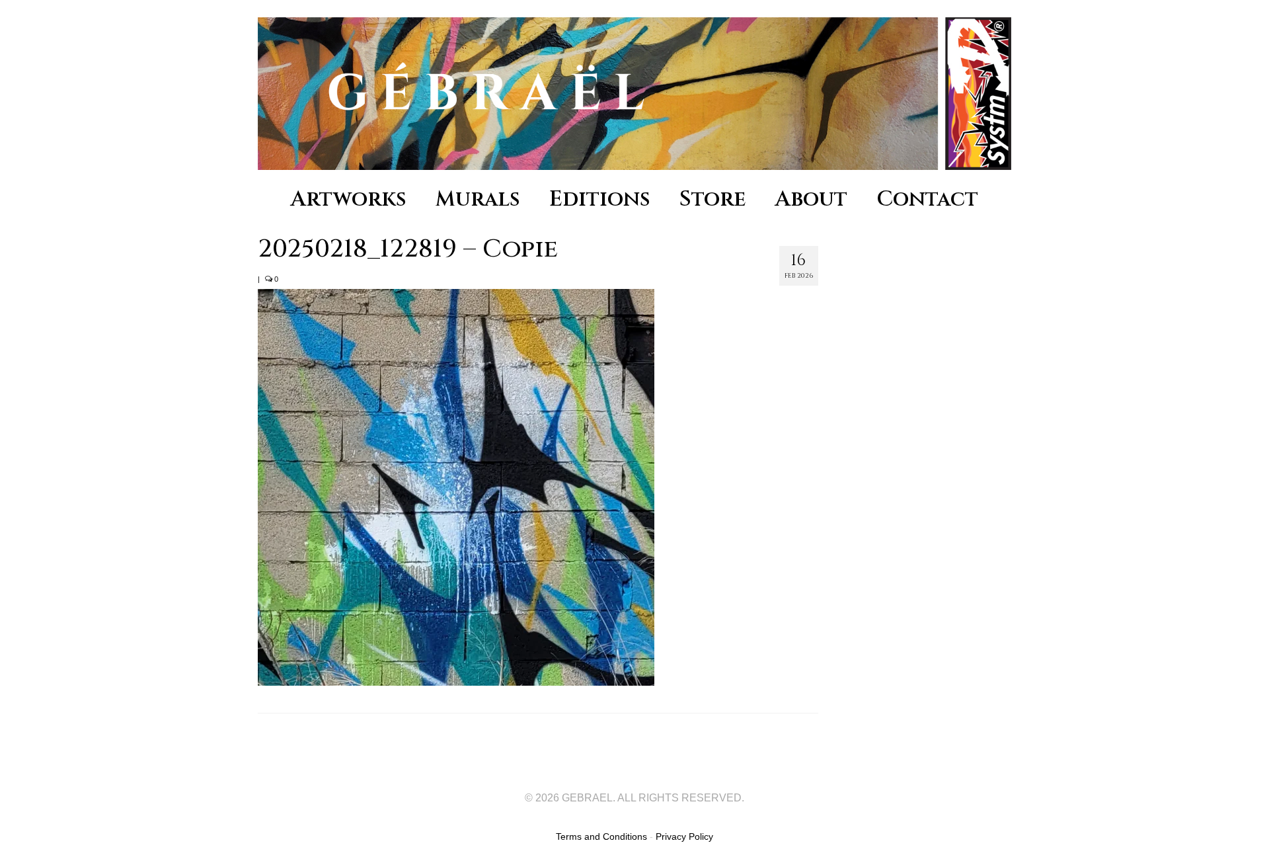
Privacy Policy (684, 836)
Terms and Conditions (601, 836)
